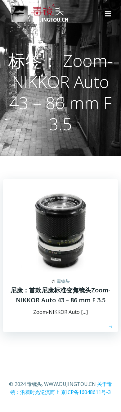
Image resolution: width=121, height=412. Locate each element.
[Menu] (108, 14)
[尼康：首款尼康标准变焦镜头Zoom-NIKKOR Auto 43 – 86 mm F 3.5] (60, 225)
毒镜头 (63, 281)
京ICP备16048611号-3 (86, 392)
